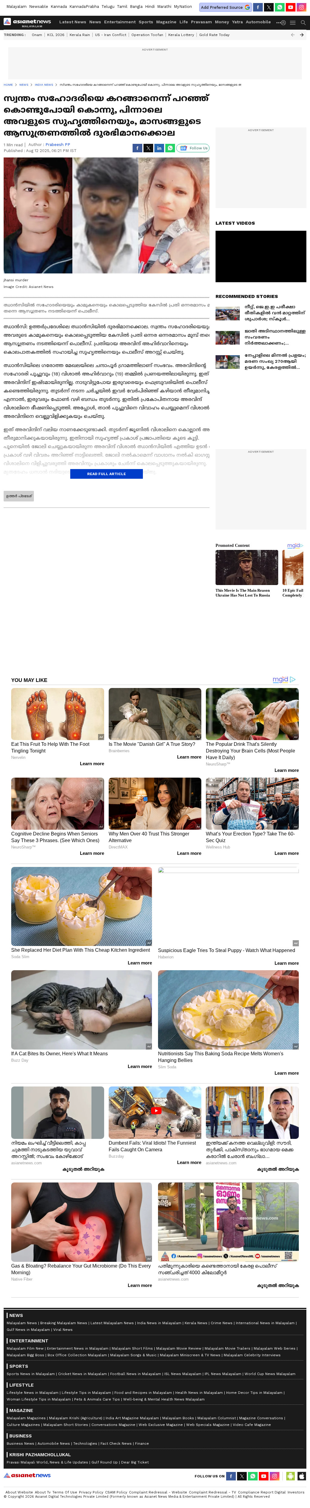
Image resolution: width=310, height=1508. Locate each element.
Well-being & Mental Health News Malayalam (164, 1399)
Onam (37, 35)
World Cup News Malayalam (270, 1374)
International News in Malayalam (265, 1323)
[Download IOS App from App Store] (301, 1476)
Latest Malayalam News (112, 1323)
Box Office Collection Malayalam (77, 1355)
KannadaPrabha (84, 6)
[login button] (285, 23)
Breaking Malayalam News (63, 1323)
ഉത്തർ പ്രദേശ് (18, 496)
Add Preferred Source (222, 7)
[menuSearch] (303, 22)
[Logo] (29, 23)
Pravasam (201, 21)
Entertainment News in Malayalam (77, 1348)
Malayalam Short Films (132, 1348)
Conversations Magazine (113, 1425)
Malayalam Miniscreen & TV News (190, 1355)
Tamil (122, 6)
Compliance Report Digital (262, 1492)
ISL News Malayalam (182, 1374)
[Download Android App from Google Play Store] (290, 1476)
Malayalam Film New (25, 1348)
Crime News (221, 1323)
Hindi (150, 6)
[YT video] (290, 7)
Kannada (59, 6)
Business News (20, 1443)
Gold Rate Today (214, 35)
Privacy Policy (91, 1492)
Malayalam (16, 6)
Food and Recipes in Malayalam (143, 1393)
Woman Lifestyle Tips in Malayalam (39, 1399)
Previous (292, 34)
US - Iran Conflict (110, 35)
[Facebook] (258, 7)
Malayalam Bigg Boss (25, 1355)
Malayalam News (22, 1323)
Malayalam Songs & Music (133, 1355)
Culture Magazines (23, 1425)
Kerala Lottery (181, 35)
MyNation (183, 6)
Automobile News (54, 1443)
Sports (146, 21)
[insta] (301, 7)
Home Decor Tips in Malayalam (254, 1393)
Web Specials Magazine (207, 1425)
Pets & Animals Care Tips (97, 1399)
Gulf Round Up (104, 1462)
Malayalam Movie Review (178, 1348)
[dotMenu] (279, 22)
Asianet (27, 1475)
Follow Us (199, 148)
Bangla (136, 6)
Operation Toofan (147, 35)
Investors (296, 1492)
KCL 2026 (55, 35)
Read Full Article (106, 474)
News (95, 21)
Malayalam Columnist (216, 1418)
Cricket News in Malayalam (82, 1374)
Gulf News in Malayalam (28, 1330)
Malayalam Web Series (274, 1348)
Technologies (85, 1443)
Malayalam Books (178, 1418)
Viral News (63, 1330)
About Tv (43, 1492)
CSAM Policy (116, 1492)
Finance (142, 1443)
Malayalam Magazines (26, 1418)
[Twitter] (269, 7)
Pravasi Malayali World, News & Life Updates (47, 1462)
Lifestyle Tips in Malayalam (86, 1393)
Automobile (258, 21)
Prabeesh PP (57, 144)
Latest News (72, 21)
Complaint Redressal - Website (158, 1492)
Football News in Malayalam (135, 1374)
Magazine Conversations (261, 1418)
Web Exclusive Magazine (161, 1425)
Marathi (164, 6)
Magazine (166, 21)
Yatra (237, 21)
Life (184, 21)
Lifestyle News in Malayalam (32, 1393)
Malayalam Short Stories (65, 1425)
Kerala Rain (80, 35)
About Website (19, 1492)
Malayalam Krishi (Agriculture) (75, 1418)
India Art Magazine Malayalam (132, 1418)
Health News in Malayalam (199, 1393)
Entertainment (120, 21)
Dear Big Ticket (135, 1462)
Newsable (38, 6)
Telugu (107, 6)
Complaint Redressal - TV (212, 1492)
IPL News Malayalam (223, 1374)
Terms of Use (64, 1492)
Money (222, 21)
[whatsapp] (280, 7)
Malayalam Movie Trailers (227, 1348)
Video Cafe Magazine (252, 1425)
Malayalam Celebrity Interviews (252, 1355)
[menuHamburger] (293, 23)
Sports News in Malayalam (31, 1374)
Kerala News (196, 1323)
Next (301, 34)
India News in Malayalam (159, 1323)
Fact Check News (116, 1443)
